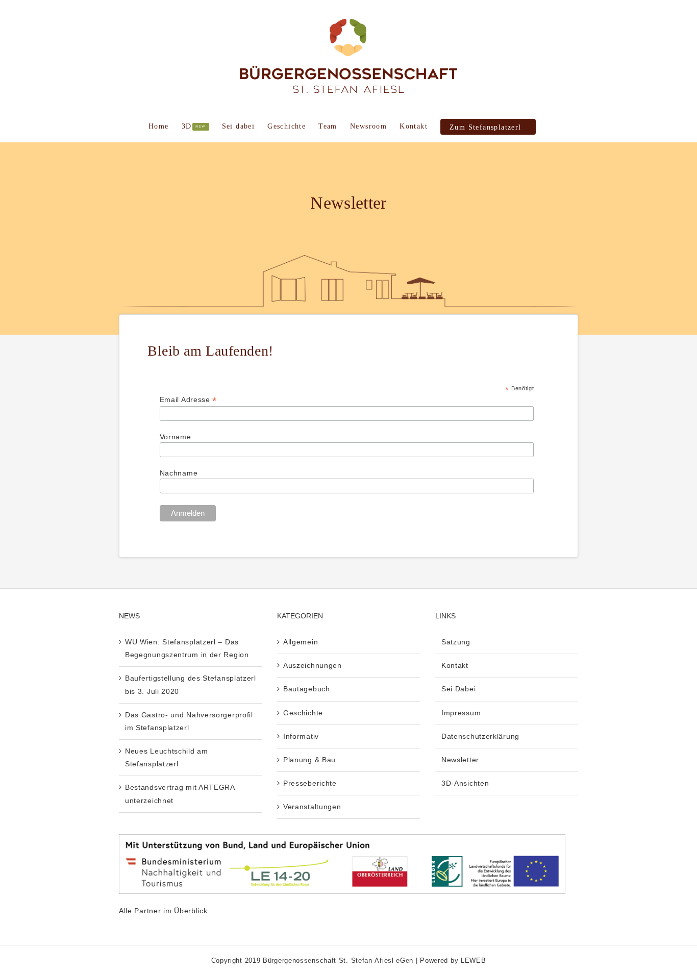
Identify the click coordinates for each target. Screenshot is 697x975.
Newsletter (460, 760)
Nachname (179, 473)
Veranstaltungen (312, 807)
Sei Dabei (458, 689)
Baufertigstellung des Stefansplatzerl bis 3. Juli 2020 (190, 684)
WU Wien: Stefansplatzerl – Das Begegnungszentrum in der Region (187, 648)
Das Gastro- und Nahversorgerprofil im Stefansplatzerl (189, 721)
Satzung (455, 642)
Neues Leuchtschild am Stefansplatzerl (166, 757)
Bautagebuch (306, 689)
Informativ (301, 736)
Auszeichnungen (312, 665)
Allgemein (300, 642)
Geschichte (303, 713)
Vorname (175, 437)
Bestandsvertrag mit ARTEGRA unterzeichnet (180, 793)
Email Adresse (188, 400)
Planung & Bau (309, 760)
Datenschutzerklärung (480, 736)
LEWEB (473, 960)
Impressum (461, 713)
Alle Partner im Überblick (163, 911)
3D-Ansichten (465, 783)
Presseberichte (310, 783)
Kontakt (454, 665)
